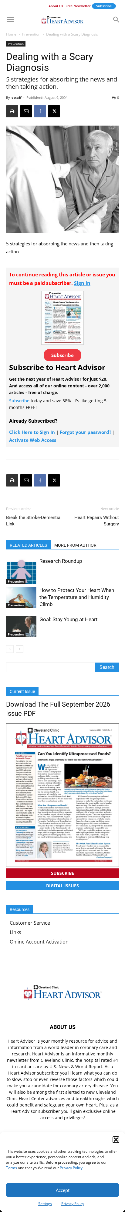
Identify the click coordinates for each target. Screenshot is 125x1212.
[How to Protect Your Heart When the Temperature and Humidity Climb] (21, 597)
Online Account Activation (39, 941)
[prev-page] (10, 649)
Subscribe (104, 6)
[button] (116, 1140)
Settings (45, 1203)
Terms (11, 1167)
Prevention (31, 34)
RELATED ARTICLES (28, 545)
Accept (62, 1190)
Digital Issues (62, 885)
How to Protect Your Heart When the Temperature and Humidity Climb (76, 597)
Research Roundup (60, 561)
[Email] (26, 111)
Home (11, 34)
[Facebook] (40, 111)
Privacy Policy (71, 1167)
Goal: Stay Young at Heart (68, 619)
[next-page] (19, 649)
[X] (54, 111)
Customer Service (30, 922)
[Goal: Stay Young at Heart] (21, 626)
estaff (17, 97)
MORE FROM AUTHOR (75, 545)
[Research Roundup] (21, 571)
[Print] (12, 111)
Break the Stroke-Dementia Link (33, 521)
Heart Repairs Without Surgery (96, 521)
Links (15, 932)
